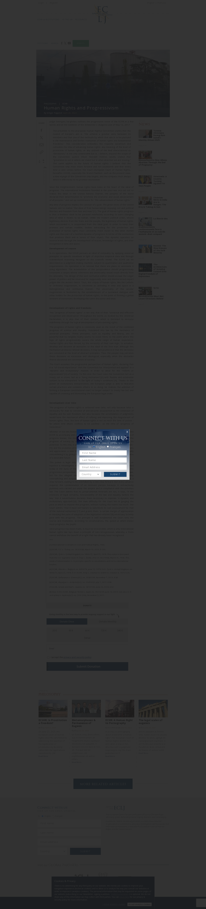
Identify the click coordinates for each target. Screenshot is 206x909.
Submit (115, 474)
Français (115, 447)
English (101, 447)
